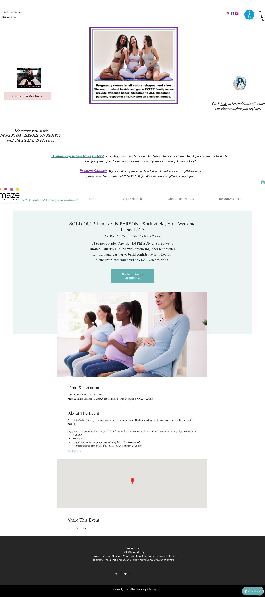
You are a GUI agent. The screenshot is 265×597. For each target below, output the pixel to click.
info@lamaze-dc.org (13, 11)
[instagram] (236, 13)
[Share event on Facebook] (69, 528)
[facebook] (232, 13)
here (224, 103)
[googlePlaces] (227, 13)
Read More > (74, 451)
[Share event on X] (76, 528)
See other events (132, 277)
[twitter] (125, 574)
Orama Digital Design (146, 589)
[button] (190, 197)
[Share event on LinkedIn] (84, 528)
